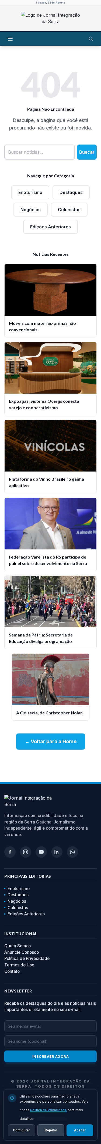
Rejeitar (51, 1130)
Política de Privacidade (27, 958)
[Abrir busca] (91, 39)
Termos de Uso (19, 964)
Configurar (21, 1130)
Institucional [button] (20, 933)
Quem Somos (17, 945)
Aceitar (80, 1130)
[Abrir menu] (10, 39)
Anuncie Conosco (21, 952)
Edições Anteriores (50, 226)
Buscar (87, 152)
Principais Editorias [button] (27, 876)
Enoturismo (30, 192)
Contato (12, 971)
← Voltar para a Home (50, 741)
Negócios (30, 209)
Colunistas (69, 209)
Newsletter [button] (18, 991)
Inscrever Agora (50, 1056)
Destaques (71, 192)
